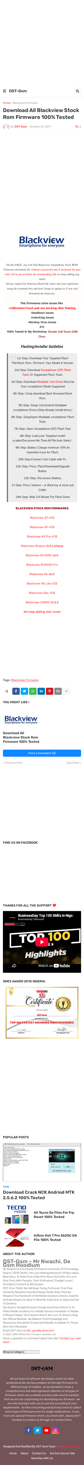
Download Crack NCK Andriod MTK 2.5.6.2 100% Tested (38, 1195)
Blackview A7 (39, 517)
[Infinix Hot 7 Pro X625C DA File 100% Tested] (16, 1238)
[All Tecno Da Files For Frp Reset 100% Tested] (16, 1215)
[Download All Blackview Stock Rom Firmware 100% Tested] (21, 718)
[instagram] (55, 1430)
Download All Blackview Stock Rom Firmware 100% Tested (21, 737)
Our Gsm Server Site (62, 1453)
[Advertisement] (42, 42)
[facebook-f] (28, 1430)
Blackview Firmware (25, 103)
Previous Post (13, 763)
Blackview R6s (39, 593)
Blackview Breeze (33, 546)
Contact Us (39, 1453)
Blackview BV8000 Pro (42, 564)
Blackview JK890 (37, 602)
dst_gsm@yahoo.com (40, 1330)
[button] (4, 91)
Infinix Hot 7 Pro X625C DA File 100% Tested (55, 1237)
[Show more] (66, 691)
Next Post (73, 763)
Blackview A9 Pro (39, 536)
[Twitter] (24, 691)
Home (6, 103)
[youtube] (46, 1430)
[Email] (58, 691)
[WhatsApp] (33, 691)
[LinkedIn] (41, 691)
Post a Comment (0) (42, 753)
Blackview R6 (38, 574)
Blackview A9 (39, 527)
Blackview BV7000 (39, 555)
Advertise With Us (42, 1458)
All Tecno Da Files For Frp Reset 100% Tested (54, 1215)
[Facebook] (16, 691)
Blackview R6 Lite (39, 583)
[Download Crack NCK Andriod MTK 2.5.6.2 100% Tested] (42, 1162)
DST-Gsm (18, 91)
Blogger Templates (69, 1446)
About (24, 1453)
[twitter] (37, 1430)
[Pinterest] (49, 691)
